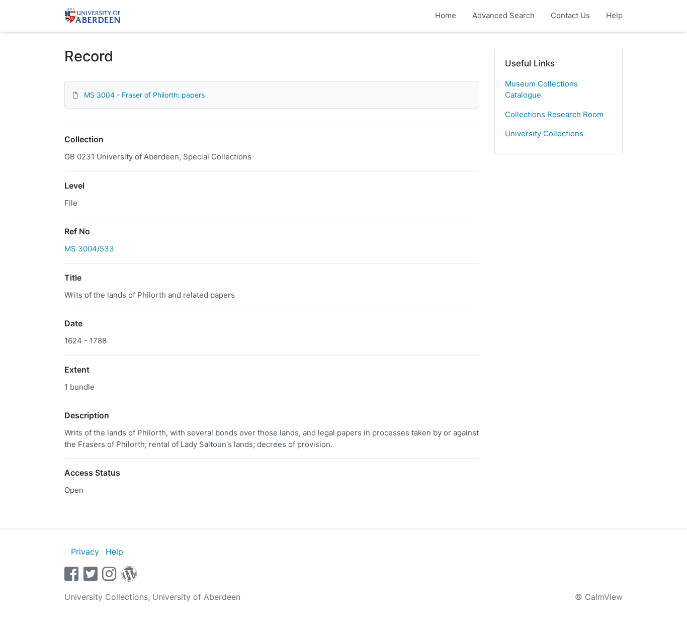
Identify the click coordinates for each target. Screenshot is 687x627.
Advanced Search (503, 15)
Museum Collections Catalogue (541, 89)
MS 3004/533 (89, 248)
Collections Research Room (554, 114)
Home (445, 15)
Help (614, 15)
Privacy (85, 552)
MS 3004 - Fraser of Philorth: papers (144, 95)
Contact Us (570, 15)
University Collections (544, 133)
